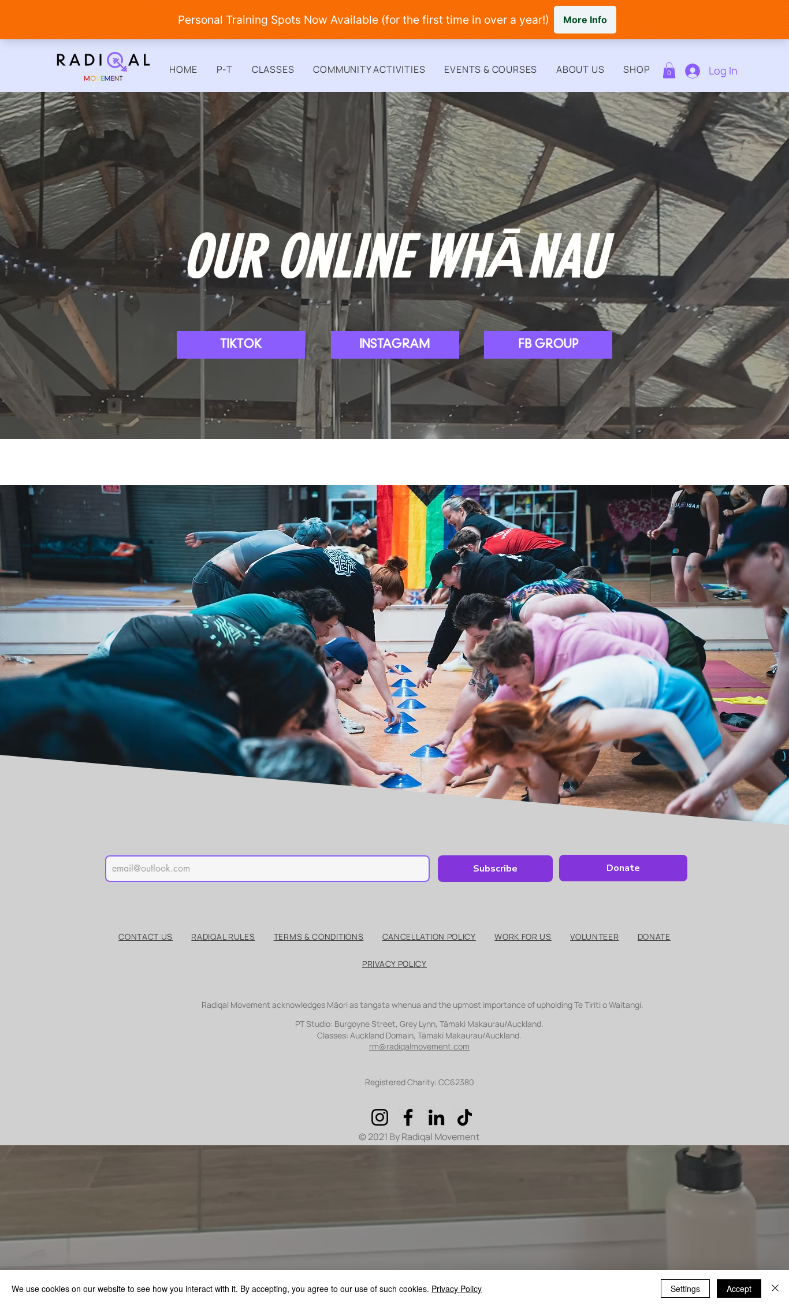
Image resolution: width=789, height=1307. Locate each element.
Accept (739, 1288)
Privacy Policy (456, 1288)
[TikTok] (464, 1117)
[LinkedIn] (436, 1117)
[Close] (775, 1288)
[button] (224, 69)
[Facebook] (408, 1117)
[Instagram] (380, 1117)
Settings (685, 1288)
